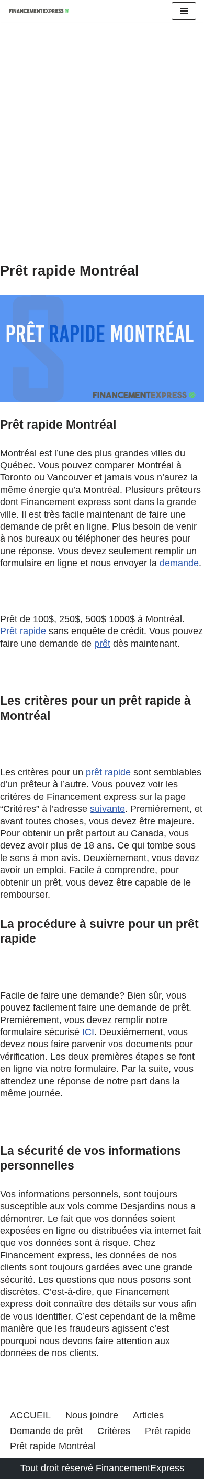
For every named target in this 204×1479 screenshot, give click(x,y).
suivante (107, 809)
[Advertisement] (102, 155)
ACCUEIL (30, 1415)
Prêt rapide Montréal (52, 1446)
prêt (102, 643)
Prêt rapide (23, 631)
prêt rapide (108, 772)
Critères (113, 1431)
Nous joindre (91, 1415)
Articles (148, 1415)
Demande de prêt (46, 1431)
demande (179, 563)
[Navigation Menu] (184, 11)
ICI (88, 1032)
